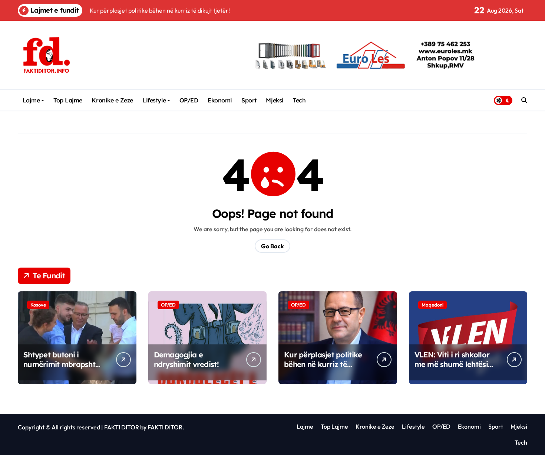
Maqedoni (432, 305)
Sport (249, 100)
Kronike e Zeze (112, 100)
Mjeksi (274, 100)
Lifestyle (154, 100)
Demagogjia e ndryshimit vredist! (186, 359)
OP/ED (188, 100)
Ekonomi (220, 100)
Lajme (31, 100)
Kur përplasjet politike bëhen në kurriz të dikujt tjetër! (323, 364)
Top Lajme (67, 100)
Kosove (38, 305)
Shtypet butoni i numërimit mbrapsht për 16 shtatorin (59, 364)
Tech (299, 100)
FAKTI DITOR (121, 427)
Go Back (272, 246)
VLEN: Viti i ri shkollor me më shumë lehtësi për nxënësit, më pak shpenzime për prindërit (456, 369)
